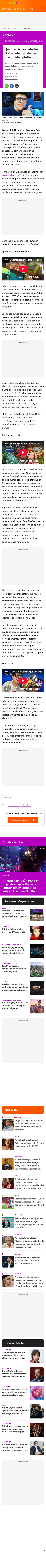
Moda (17, 1137)
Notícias (6, 876)
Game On (14, 28)
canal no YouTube (15, 175)
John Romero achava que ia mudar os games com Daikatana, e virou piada (15, 1429)
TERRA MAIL (6, 9)
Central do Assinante (23, 9)
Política (17, 1117)
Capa (4, 28)
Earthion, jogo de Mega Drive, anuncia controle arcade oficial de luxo (13, 950)
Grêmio (17, 1195)
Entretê (5, 982)
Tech (4, 908)
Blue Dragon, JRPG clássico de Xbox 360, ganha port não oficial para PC (15, 1005)
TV (16, 1176)
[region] (23, 1559)
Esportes (18, 1215)
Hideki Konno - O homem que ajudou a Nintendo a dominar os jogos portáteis (15, 1447)
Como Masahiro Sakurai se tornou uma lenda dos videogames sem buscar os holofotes (15, 1355)
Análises (33, 40)
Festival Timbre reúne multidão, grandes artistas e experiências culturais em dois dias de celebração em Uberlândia (15, 987)
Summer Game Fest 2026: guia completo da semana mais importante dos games (14, 1392)
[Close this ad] (44, 1550)
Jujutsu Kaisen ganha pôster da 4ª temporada (13, 930)
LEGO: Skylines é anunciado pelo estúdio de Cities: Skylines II (15, 969)
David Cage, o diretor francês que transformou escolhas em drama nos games (14, 1374)
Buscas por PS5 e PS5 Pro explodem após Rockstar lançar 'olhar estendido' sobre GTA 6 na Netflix (21, 886)
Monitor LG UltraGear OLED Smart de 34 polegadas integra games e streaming (15, 913)
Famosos (18, 1156)
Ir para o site (12, 3)
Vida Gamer (26, 28)
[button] (3, 3)
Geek (3, 1405)
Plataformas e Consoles (14, 40)
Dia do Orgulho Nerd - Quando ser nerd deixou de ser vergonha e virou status (15, 1410)
